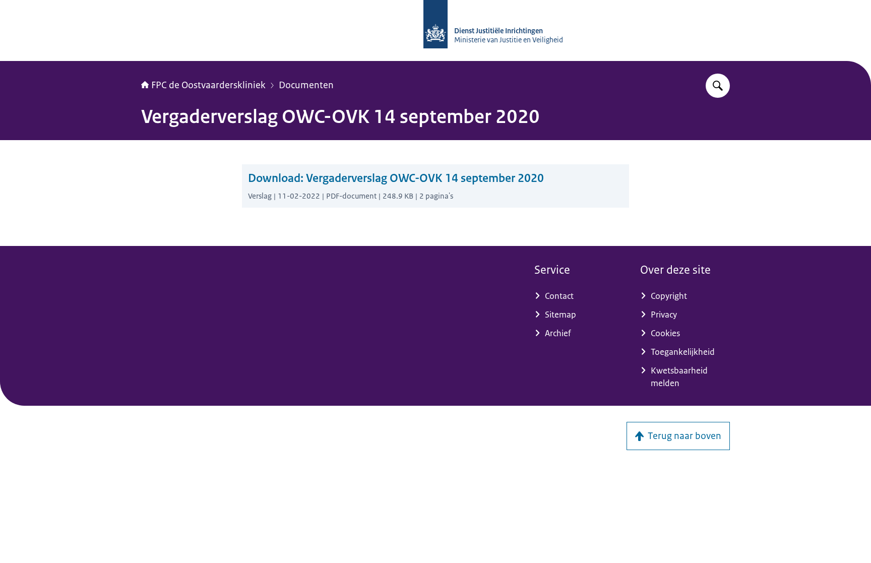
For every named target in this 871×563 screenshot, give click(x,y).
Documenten (306, 85)
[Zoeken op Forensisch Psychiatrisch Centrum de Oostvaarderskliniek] (718, 86)
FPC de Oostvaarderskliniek (208, 85)
